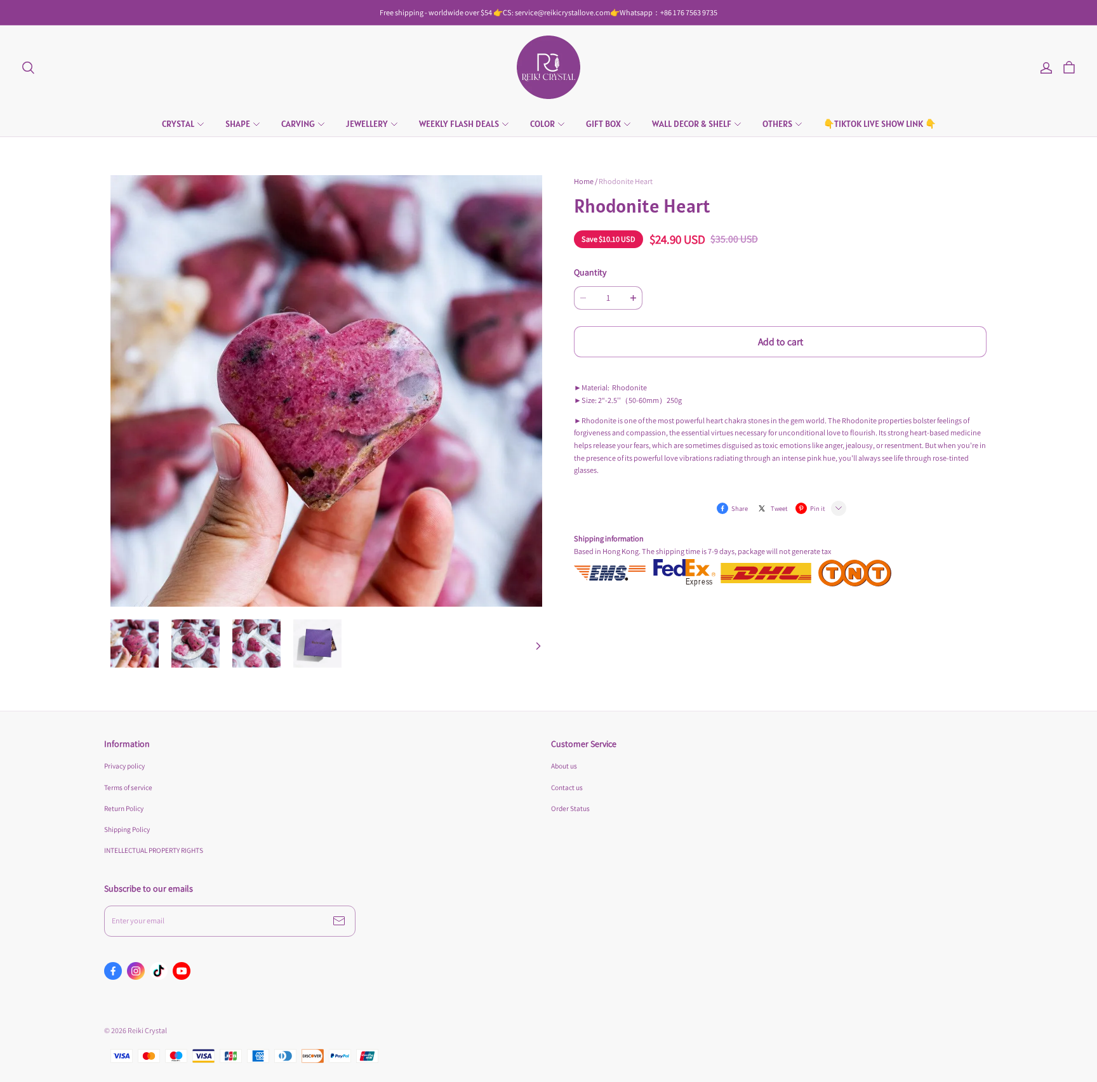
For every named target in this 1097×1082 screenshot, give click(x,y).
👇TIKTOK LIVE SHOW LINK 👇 (879, 123)
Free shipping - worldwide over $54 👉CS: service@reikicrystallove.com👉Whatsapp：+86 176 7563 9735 (548, 12)
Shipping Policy (127, 829)
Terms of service (128, 787)
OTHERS (777, 123)
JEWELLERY (367, 123)
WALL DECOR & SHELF (691, 123)
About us (564, 765)
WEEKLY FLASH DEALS (459, 123)
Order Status (570, 808)
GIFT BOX (603, 123)
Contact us (567, 787)
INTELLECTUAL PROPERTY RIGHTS (153, 850)
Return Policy (123, 808)
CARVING (298, 123)
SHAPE (237, 123)
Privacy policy (124, 765)
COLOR (542, 123)
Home (584, 181)
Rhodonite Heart (626, 181)
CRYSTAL (178, 123)
